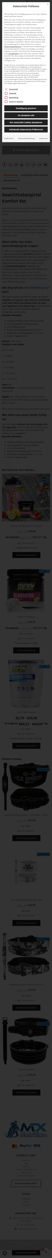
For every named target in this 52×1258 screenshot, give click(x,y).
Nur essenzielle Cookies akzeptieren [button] (26, 122)
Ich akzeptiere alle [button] (26, 115)
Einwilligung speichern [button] (26, 108)
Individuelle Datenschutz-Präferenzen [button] (26, 129)
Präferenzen (9, 138)
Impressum (43, 138)
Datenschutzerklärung (12, 46)
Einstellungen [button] (14, 53)
